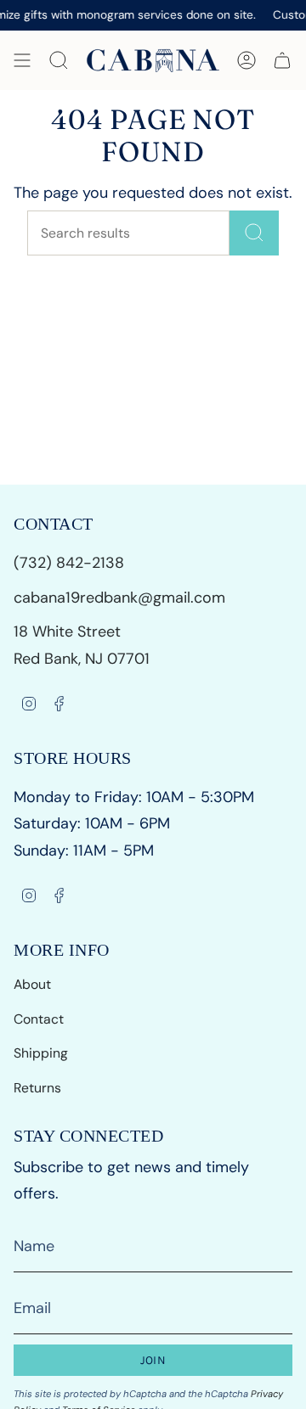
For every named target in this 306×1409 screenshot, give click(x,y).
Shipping (41, 1053)
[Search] (254, 233)
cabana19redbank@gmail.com (119, 597)
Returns (37, 1088)
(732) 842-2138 (71, 563)
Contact (39, 1019)
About (32, 984)
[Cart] (282, 60)
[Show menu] (22, 60)
